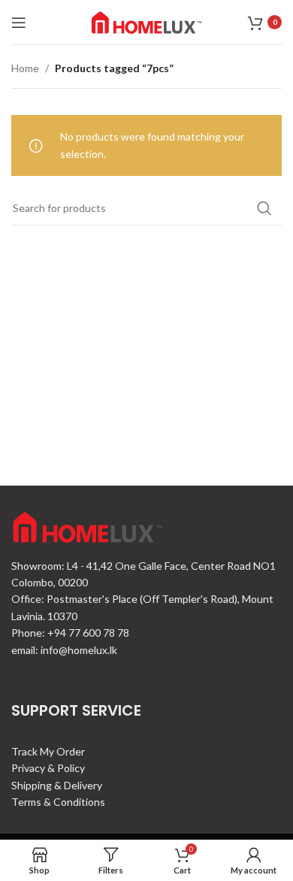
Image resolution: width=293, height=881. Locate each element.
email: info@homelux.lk (64, 649)
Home (25, 68)
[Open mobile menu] (19, 23)
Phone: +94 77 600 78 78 (70, 632)
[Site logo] (146, 20)
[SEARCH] (264, 208)
